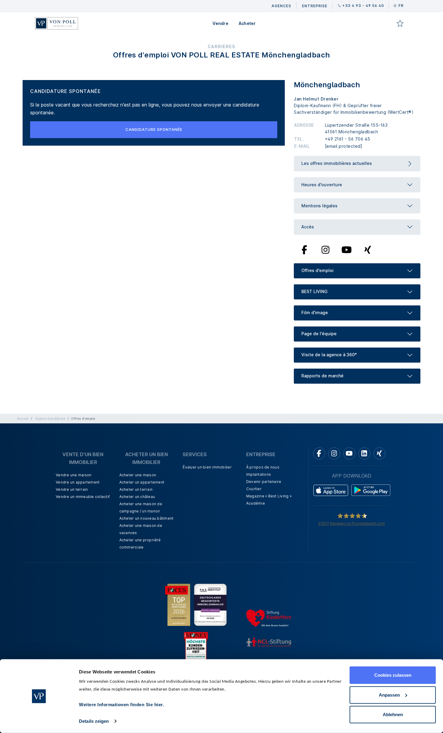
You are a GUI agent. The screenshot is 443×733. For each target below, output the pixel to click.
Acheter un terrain (136, 489)
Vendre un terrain (72, 489)
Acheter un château (137, 496)
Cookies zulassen (392, 675)
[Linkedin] (364, 453)
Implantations (258, 474)
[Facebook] (304, 249)
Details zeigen (94, 721)
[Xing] (367, 249)
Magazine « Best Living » (268, 496)
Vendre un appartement (77, 482)
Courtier (254, 489)
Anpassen (389, 694)
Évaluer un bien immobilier (207, 467)
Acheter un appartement (142, 482)
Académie (255, 503)
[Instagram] (325, 249)
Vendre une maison (73, 475)
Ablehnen (393, 714)
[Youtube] (346, 249)
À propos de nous (262, 467)
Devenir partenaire (263, 481)
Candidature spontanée (153, 129)
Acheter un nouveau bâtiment (146, 518)
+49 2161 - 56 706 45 (347, 138)
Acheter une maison (137, 475)
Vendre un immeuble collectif (83, 496)
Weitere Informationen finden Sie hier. (121, 704)
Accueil (23, 418)
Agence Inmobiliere (50, 418)
